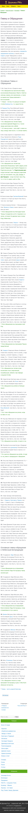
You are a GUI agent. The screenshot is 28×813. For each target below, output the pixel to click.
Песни (3, 764)
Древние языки (5, 751)
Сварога (21, 279)
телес (2, 260)
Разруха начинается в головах (5, 708)
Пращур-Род (6, 108)
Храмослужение (6, 753)
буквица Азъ (9, 104)
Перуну (19, 500)
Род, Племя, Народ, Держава (9, 790)
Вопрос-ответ (5, 756)
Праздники (4, 780)
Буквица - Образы (6, 785)
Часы (18, 6)
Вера (3, 6)
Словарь (3, 759)
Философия (4, 748)
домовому (14, 447)
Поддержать (18, 805)
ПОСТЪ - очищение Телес (8, 783)
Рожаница (9, 660)
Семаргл (5, 350)
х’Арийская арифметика (8, 731)
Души (18, 260)
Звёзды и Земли (6, 733)
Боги (8, 6)
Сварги (3, 55)
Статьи (3, 767)
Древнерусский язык (7, 743)
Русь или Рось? (22, 705)
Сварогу (7, 500)
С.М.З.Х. (10, 805)
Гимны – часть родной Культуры (11, 689)
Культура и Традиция (7, 736)
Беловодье (4, 778)
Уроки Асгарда (9, 10)
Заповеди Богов (6, 775)
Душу (11, 616)
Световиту (13, 500)
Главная (2, 10)
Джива (5, 614)
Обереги (13, 6)
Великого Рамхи (9, 207)
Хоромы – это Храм (7, 788)
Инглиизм (16, 10)
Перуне (15, 222)
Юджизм (4, 728)
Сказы (3, 762)
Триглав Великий (18, 196)
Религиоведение (6, 746)
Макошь (13, 629)
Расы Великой (5, 408)
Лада (12, 555)
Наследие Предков (7, 741)
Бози (16, 381)
